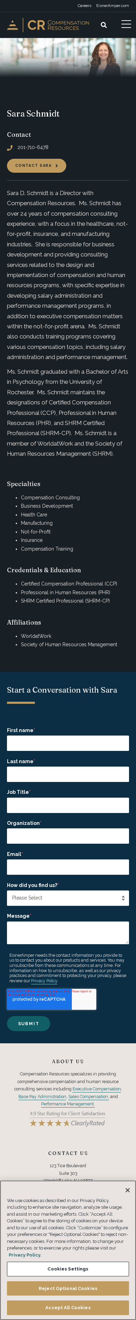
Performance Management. (68, 1103)
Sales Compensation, (88, 1096)
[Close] (127, 1190)
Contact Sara (33, 165)
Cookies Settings (67, 1268)
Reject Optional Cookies (68, 1288)
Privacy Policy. (25, 1255)
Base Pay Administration (42, 1096)
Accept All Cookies (67, 1307)
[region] (68, 1250)
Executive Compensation (97, 1088)
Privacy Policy (44, 980)
